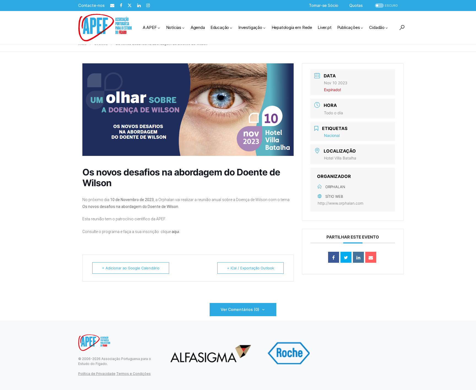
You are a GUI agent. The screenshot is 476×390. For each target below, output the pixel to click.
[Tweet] (345, 257)
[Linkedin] (358, 257)
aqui (175, 231)
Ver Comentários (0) (240, 309)
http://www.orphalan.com (340, 203)
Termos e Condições (133, 374)
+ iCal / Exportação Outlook (250, 268)
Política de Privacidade (96, 374)
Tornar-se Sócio (323, 5)
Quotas (356, 5)
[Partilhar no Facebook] (333, 257)
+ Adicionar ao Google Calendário (130, 268)
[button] (386, 5)
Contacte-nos (91, 5)
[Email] (370, 257)
